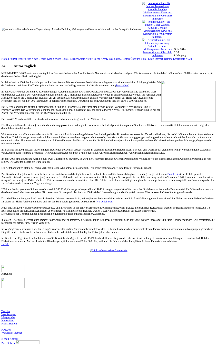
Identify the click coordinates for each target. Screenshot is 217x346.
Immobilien (7, 320)
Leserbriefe (179, 58)
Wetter (20, 58)
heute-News (31, 58)
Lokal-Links (147, 58)
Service (57, 58)
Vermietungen (8, 314)
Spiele (81, 58)
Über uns (135, 58)
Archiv (89, 58)
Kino (49, 58)
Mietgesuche (8, 317)
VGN (189, 58)
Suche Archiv (101, 58)
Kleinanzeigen (9, 323)
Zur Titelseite (8, 343)
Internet (159, 58)
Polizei (13, 58)
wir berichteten (105, 201)
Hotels (126, 58)
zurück (5, 244)
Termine (168, 58)
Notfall (5, 58)
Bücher (74, 58)
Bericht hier (122, 85)
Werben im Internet (11, 332)
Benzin (42, 58)
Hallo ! (65, 58)
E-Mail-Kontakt (9, 338)
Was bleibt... (115, 58)
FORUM (6, 329)
